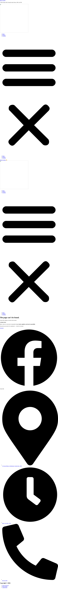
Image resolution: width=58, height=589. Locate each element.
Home (3, 33)
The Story (4, 36)
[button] (29, 96)
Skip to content (2, 0)
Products (3, 157)
